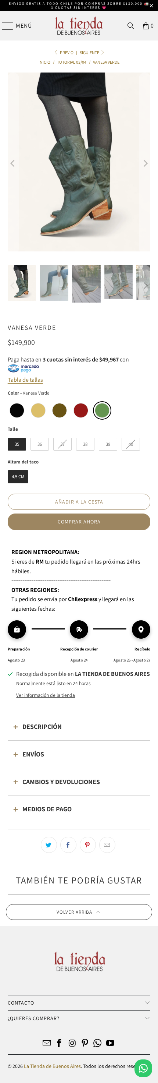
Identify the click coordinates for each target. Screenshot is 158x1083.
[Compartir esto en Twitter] (49, 845)
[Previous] (13, 163)
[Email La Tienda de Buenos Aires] (46, 1044)
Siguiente (90, 52)
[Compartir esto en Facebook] (68, 845)
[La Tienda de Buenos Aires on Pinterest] (85, 1044)
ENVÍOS (33, 754)
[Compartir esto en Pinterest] (88, 845)
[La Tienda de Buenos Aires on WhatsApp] (97, 1044)
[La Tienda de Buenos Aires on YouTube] (110, 1044)
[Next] (145, 163)
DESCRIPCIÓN (42, 726)
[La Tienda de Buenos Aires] (79, 25)
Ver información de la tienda (45, 695)
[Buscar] (131, 25)
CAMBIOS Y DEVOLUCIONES (61, 781)
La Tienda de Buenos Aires (52, 1066)
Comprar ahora (79, 521)
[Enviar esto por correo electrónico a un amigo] (107, 845)
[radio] (17, 410)
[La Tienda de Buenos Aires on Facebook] (59, 1044)
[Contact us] (143, 1068)
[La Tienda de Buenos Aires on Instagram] (72, 1044)
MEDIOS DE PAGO (47, 809)
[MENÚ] (4, 25)
